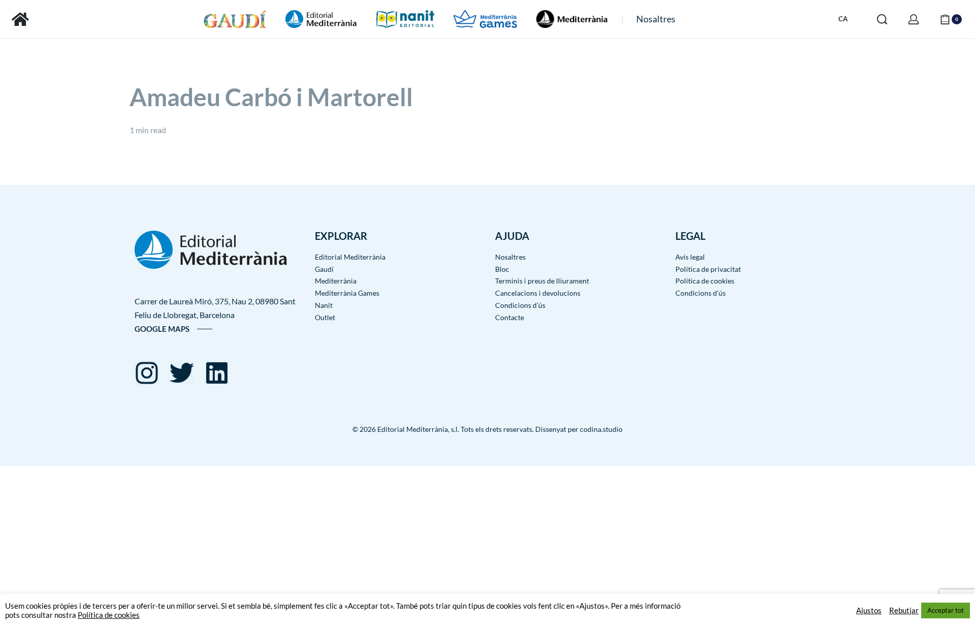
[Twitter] (182, 373)
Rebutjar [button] (904, 610)
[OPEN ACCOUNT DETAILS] (913, 19)
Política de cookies (109, 615)
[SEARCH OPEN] (882, 19)
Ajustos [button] (869, 610)
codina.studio (601, 429)
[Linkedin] (217, 373)
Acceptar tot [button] (945, 610)
